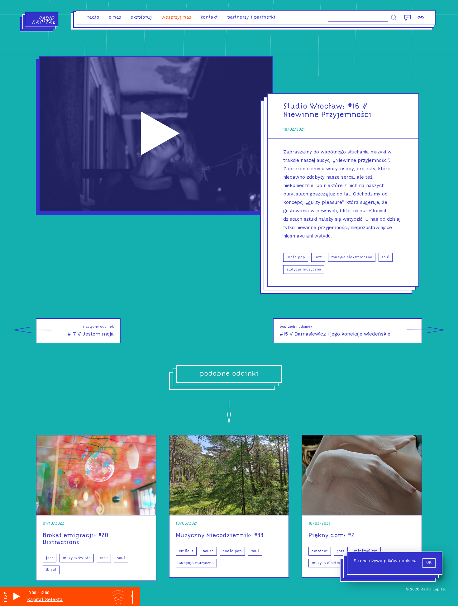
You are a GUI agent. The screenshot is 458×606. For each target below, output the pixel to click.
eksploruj (141, 18)
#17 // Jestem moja (91, 331)
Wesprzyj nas (176, 18)
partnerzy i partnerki (251, 18)
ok (429, 563)
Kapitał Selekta (45, 599)
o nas (115, 18)
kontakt (209, 18)
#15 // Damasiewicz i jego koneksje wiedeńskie (335, 331)
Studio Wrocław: (314, 106)
